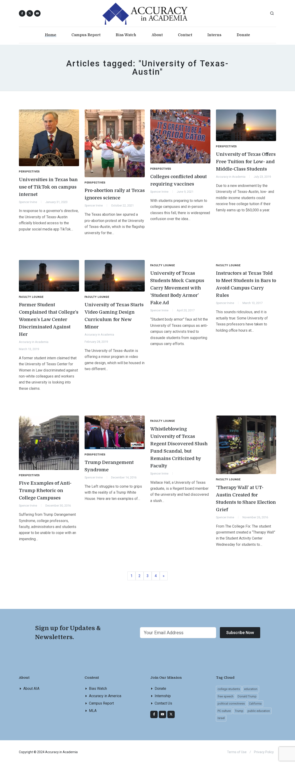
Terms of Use (237, 752)
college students (229, 689)
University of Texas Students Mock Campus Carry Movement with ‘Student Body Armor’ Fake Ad (177, 288)
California (255, 703)
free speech (225, 696)
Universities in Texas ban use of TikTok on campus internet (48, 187)
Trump (239, 711)
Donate (160, 688)
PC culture (224, 711)
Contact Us (163, 703)
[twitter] (171, 714)
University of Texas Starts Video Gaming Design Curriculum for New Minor (114, 316)
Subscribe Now (240, 632)
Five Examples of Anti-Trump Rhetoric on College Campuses (45, 491)
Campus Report (101, 703)
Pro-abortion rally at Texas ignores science (115, 194)
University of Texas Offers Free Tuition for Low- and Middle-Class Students (246, 162)
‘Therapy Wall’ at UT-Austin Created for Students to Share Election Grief (246, 498)
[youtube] (37, 13)
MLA (93, 710)
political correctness (231, 703)
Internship (163, 696)
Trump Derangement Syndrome (109, 466)
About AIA (31, 688)
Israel (221, 718)
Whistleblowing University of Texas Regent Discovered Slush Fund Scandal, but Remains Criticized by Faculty (179, 447)
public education (259, 711)
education (250, 689)
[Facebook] (154, 714)
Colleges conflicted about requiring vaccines (178, 180)
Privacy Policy (264, 752)
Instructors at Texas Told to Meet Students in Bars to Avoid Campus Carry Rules (246, 284)
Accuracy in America (105, 696)
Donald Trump (247, 696)
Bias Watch (98, 688)
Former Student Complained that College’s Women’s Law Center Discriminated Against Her (48, 319)
